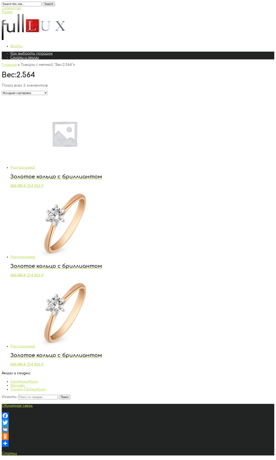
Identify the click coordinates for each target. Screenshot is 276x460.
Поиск (65, 397)
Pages (7, 12)
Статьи (9, 453)
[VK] (138, 429)
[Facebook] (138, 415)
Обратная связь (17, 406)
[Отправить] (138, 443)
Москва (17, 385)
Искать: (9, 397)
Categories (11, 8)
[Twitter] (138, 422)
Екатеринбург (24, 382)
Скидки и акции (24, 57)
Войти (16, 46)
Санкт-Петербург (27, 389)
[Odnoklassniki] (138, 436)
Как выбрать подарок (31, 54)
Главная (9, 65)
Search (48, 4)
